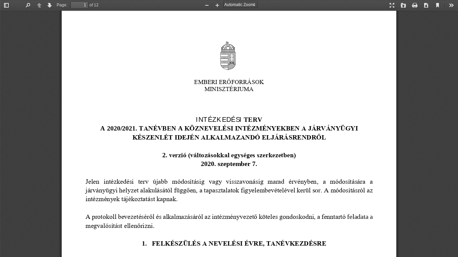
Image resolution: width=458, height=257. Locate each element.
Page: (62, 5)
